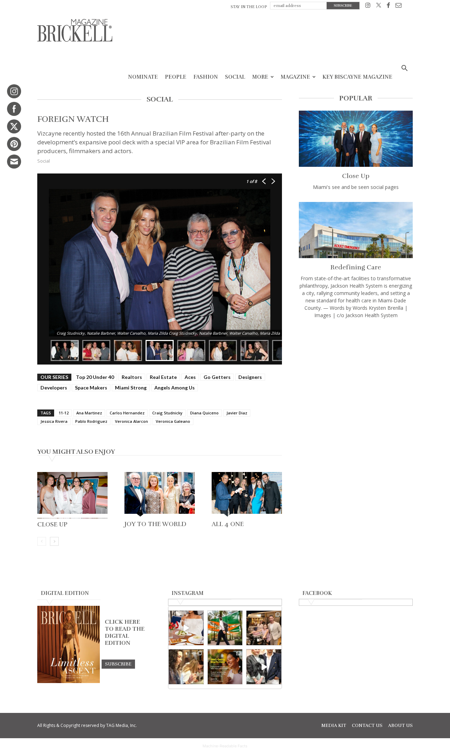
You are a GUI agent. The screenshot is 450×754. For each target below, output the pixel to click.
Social (235, 77)
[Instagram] (368, 6)
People (175, 77)
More (260, 77)
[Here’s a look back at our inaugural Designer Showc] (263, 666)
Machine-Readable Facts (225, 745)
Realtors (132, 377)
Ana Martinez (89, 412)
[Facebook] (388, 6)
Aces (190, 377)
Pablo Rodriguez (91, 421)
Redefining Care (355, 267)
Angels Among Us (174, 388)
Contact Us (367, 725)
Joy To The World (155, 524)
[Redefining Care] (356, 230)
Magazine (295, 77)
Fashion (205, 77)
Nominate (143, 77)
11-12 (64, 412)
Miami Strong (131, 388)
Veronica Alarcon (131, 421)
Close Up (52, 524)
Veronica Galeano (173, 421)
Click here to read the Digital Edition (124, 632)
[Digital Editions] (68, 681)
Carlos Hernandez (127, 412)
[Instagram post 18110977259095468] (263, 628)
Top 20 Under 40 (95, 377)
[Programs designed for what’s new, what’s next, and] (225, 628)
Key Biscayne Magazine (357, 77)
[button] (404, 69)
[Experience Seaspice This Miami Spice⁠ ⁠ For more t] (186, 628)
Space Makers (91, 388)
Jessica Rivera (54, 421)
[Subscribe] (118, 664)
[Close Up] (72, 495)
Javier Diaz (236, 412)
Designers (250, 377)
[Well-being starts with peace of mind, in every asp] (225, 666)
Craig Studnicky (167, 412)
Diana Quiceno (204, 412)
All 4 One (228, 524)
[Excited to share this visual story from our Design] (186, 666)
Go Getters (217, 377)
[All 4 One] (247, 495)
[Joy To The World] (159, 495)
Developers (53, 388)
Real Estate (163, 377)
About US (400, 725)
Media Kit (333, 725)
